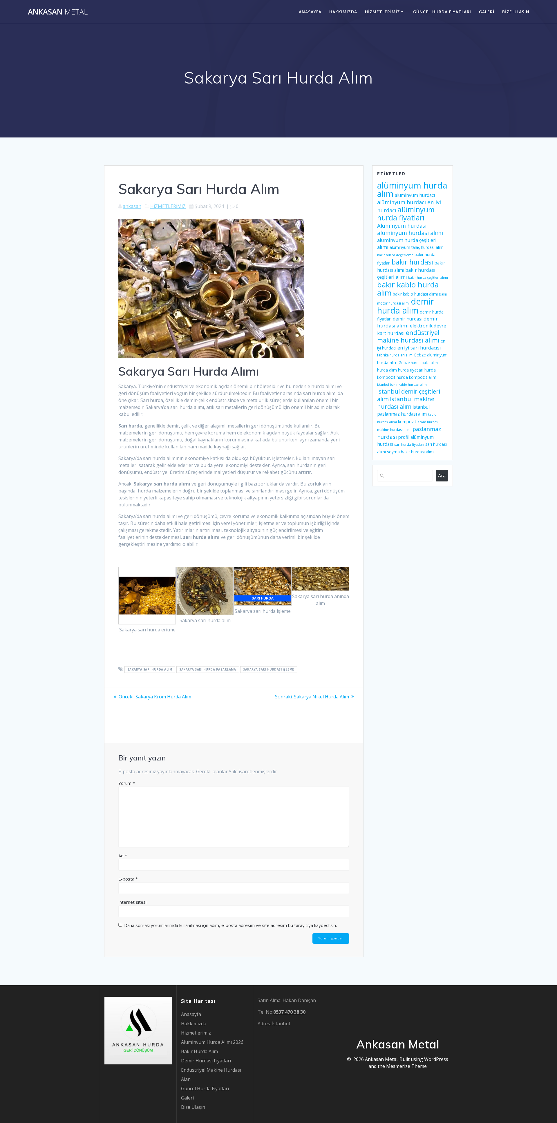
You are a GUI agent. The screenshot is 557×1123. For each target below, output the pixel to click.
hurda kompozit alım (416, 377)
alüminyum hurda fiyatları (406, 213)
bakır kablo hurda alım (408, 288)
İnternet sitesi (132, 902)
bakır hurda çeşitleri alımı (428, 278)
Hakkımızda (343, 12)
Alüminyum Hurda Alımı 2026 (212, 1042)
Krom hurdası (427, 422)
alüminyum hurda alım (412, 190)
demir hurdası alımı (407, 322)
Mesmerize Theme (406, 1066)
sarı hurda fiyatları (409, 444)
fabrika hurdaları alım (395, 355)
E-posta (128, 879)
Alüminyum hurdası (401, 225)
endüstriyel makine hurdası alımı (408, 336)
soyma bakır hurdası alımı (411, 451)
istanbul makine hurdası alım (405, 402)
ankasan (132, 206)
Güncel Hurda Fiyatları (442, 12)
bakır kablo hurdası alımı (415, 294)
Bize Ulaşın (515, 12)
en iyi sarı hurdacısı (419, 348)
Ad (122, 855)
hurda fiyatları (410, 370)
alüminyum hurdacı (415, 195)
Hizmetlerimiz (382, 12)
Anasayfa (310, 12)
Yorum (126, 783)
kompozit (407, 421)
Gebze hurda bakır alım (418, 362)
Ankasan (58, 12)
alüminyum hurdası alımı (410, 233)
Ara (442, 475)
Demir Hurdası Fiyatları (206, 1060)
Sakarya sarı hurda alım (150, 670)
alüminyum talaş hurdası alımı (417, 247)
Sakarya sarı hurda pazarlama (207, 670)
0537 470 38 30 (289, 1012)
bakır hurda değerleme (395, 255)
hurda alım (387, 370)
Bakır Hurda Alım (199, 1051)
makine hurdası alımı (394, 429)
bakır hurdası (412, 262)
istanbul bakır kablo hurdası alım (402, 385)
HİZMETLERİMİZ (168, 206)
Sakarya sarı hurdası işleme (268, 670)
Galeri (486, 12)
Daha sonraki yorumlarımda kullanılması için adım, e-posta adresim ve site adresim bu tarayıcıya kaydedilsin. (230, 925)
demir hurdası (407, 319)
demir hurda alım (405, 306)
